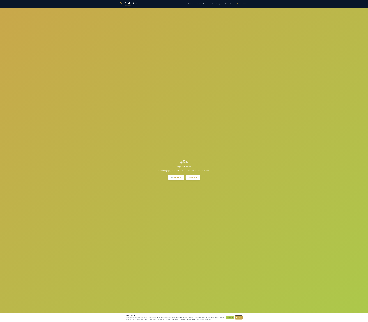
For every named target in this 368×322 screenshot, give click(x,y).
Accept (238, 317)
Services (191, 4)
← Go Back (193, 177)
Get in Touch (241, 4)
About (211, 4)
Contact (228, 4)
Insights (219, 4)
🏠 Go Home (176, 177)
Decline (230, 317)
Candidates (201, 4)
